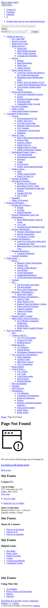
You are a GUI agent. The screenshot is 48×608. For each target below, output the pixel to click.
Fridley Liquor (18, 109)
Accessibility (11, 589)
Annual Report (23, 350)
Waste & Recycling (20, 44)
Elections (15, 386)
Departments (17, 391)
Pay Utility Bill (18, 39)
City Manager (23, 393)
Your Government (14, 330)
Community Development (28, 395)
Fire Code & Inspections (27, 289)
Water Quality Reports (26, 53)
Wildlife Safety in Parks (27, 147)
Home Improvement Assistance (25, 111)
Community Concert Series (28, 130)
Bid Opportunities (19, 383)
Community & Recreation (17, 113)
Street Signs (22, 65)
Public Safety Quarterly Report (30, 328)
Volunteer (16, 198)
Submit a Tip (22, 265)
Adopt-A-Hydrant (24, 311)
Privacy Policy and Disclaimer (19, 591)
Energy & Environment (21, 92)
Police (14, 260)
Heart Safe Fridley (25, 294)
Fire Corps (21, 314)
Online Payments (13, 556)
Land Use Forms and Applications (31, 241)
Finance (20, 400)
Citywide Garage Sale (26, 123)
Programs (21, 159)
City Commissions (25, 364)
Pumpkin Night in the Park (28, 126)
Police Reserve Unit (25, 301)
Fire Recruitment (24, 287)
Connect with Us (19, 335)
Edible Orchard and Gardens (29, 150)
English (25, 21)
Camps (20, 162)
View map (5, 494)
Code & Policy (18, 369)
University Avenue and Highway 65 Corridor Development (31, 73)
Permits (20, 207)
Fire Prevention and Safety (28, 285)
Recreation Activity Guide (28, 186)
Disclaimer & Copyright (11, 601)
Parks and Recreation (26, 407)
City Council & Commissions (24, 354)
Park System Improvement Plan (30, 138)
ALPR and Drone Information (30, 277)
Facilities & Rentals (20, 179)
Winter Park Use (24, 145)
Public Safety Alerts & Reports (25, 318)
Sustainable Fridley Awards (28, 104)
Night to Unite (23, 299)
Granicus (36, 606)
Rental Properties (24, 212)
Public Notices (18, 367)
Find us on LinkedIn (15, 534)
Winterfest (21, 133)
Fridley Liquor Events (26, 174)
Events (14, 116)
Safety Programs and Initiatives (25, 297)
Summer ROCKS (24, 193)
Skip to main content (9, 2)
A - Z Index (14, 603)
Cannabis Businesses (26, 253)
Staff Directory (18, 388)
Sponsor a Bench (24, 142)
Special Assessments (25, 234)
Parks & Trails (18, 135)
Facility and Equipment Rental (30, 166)
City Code (21, 224)
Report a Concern (19, 41)
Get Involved (22, 164)
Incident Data (22, 326)
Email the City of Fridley (13, 503)
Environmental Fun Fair (27, 118)
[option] (26, 21)
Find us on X (11, 532)
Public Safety (12, 258)
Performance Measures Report (30, 352)
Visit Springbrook (24, 154)
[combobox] (18, 26)
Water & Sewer (18, 46)
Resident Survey (24, 342)
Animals (15, 280)
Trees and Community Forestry (30, 94)
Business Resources (20, 251)
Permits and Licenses (20, 205)
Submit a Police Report (27, 268)
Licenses (20, 210)
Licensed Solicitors (20, 256)
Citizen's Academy (25, 309)
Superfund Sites (23, 101)
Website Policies (24, 381)
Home (3, 417)
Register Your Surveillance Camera (32, 304)
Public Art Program (20, 200)
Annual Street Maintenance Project (31, 85)
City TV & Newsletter (26, 338)
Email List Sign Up (25, 176)
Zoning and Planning (20, 239)
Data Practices (23, 379)
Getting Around (23, 68)
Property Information (20, 229)
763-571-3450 (9, 499)
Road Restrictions (24, 63)
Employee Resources (26, 398)
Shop (19, 171)
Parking (20, 60)
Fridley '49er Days (25, 121)
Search (4, 32)
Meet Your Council (25, 362)
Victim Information (25, 273)
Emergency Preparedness (22, 292)
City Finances (23, 347)
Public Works (22, 412)
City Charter (22, 371)
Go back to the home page (15, 464)
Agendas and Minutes (15, 561)
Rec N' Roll (22, 195)
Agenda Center (23, 359)
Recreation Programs (20, 181)
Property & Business (15, 203)
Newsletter (10, 551)
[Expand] (24, 37)
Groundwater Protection (27, 56)
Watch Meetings (24, 357)
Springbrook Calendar (26, 157)
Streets (14, 58)
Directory (10, 596)
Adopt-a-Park (23, 140)
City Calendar (23, 128)
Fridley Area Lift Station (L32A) (31, 82)
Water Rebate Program (26, 51)
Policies (9, 594)
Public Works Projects (21, 70)
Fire (13, 282)
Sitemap (4, 603)
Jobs (13, 333)
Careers (9, 558)
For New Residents (20, 106)
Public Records (18, 345)
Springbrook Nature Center (23, 152)
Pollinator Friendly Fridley (28, 99)
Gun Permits (22, 270)
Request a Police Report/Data (29, 263)
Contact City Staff (24, 340)
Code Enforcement (25, 376)
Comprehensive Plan (26, 244)
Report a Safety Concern (22, 316)
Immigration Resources (27, 275)
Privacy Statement (30, 601)
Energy (20, 97)
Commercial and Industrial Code (30, 227)
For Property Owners (26, 236)
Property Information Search (29, 232)
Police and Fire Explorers (27, 306)
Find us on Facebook (15, 529)
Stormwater (22, 48)
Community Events (14, 563)
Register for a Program (26, 183)
